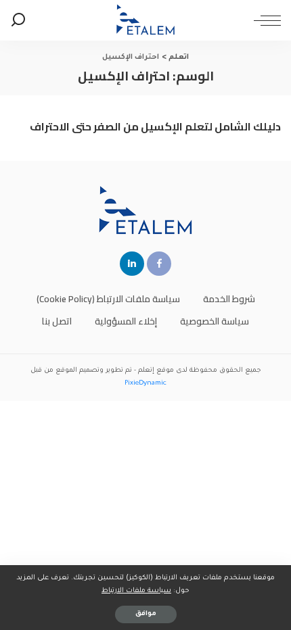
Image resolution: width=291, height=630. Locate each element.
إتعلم (146, 370)
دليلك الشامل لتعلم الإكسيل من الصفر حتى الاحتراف (155, 126)
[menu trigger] (264, 20)
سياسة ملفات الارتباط (136, 591)
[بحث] (18, 20)
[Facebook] (159, 263)
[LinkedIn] (132, 263)
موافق (145, 614)
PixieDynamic (145, 383)
